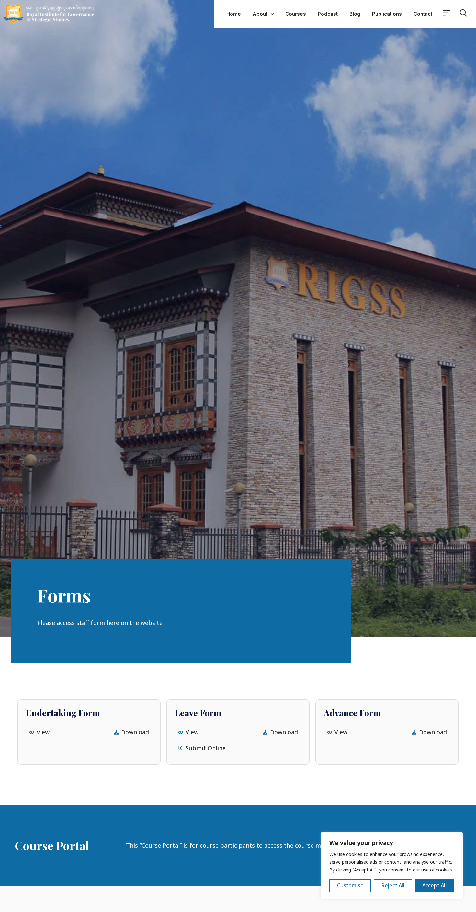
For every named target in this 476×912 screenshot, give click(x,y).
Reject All (392, 885)
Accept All (434, 885)
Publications (387, 14)
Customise (350, 885)
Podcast (328, 14)
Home (233, 14)
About (260, 14)
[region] (392, 865)
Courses (295, 14)
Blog (354, 14)
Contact (423, 14)
